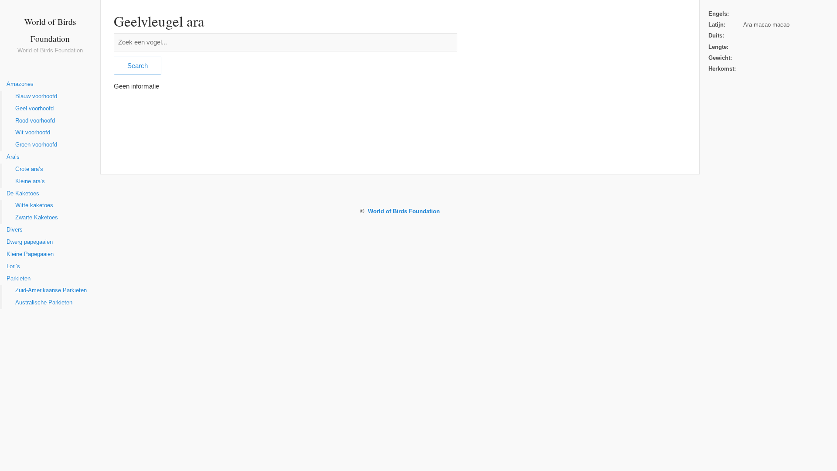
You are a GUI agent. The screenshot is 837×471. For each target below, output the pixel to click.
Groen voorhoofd (36, 145)
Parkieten (19, 279)
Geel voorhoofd (34, 109)
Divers (15, 230)
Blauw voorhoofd (36, 96)
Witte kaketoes (34, 205)
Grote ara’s (29, 169)
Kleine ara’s (30, 181)
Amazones (20, 84)
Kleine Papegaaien (30, 254)
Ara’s (13, 157)
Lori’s (13, 266)
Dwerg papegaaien (30, 242)
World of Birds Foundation (404, 211)
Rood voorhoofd (35, 121)
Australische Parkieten (43, 303)
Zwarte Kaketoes (36, 218)
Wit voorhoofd (32, 133)
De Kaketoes (23, 194)
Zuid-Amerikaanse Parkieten (51, 290)
